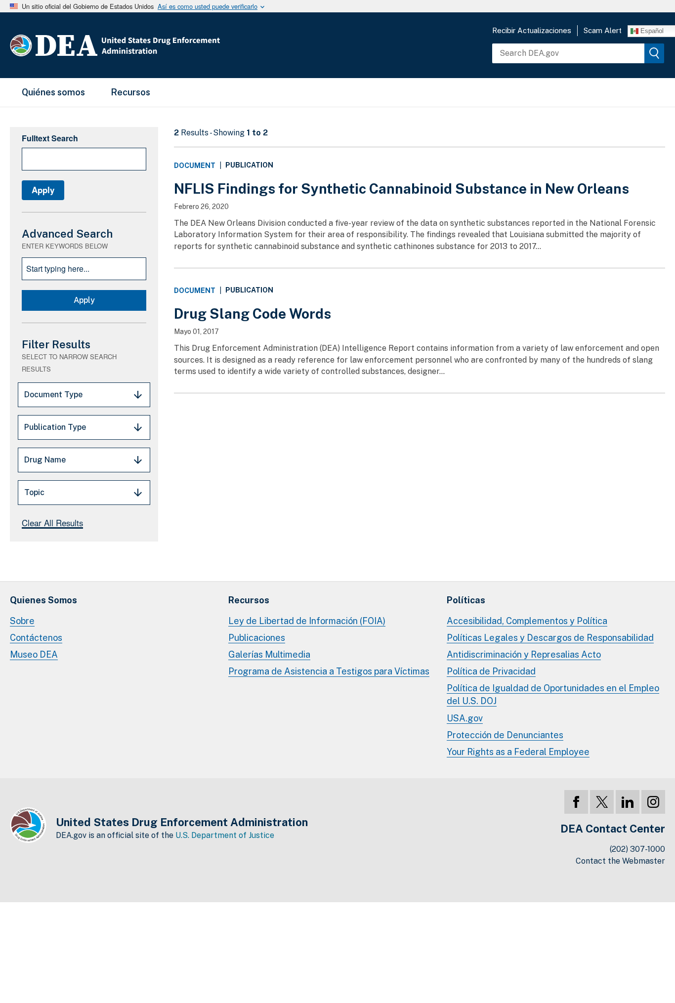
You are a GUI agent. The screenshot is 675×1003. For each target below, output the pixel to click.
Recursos (130, 92)
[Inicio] (144, 45)
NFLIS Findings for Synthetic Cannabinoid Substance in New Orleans (401, 188)
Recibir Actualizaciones (531, 30)
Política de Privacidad (491, 671)
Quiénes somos (53, 92)
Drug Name (45, 459)
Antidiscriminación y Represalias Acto (524, 654)
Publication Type (55, 427)
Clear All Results (52, 523)
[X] (602, 802)
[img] (654, 53)
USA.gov (465, 718)
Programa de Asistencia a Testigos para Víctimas (328, 671)
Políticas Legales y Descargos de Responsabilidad (550, 637)
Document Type (53, 394)
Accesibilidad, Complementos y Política (527, 621)
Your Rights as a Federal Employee (518, 752)
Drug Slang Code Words (252, 313)
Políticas (466, 600)
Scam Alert (603, 30)
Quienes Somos (43, 600)
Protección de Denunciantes (505, 735)
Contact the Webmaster (620, 861)
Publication (249, 165)
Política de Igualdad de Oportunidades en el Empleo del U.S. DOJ (553, 694)
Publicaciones (256, 637)
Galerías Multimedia (269, 654)
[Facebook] (576, 802)
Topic (34, 492)
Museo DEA (34, 654)
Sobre (22, 621)
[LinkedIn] (627, 802)
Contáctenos (36, 637)
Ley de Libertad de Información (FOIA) (306, 621)
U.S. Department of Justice (224, 835)
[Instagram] (653, 802)
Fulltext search (50, 138)
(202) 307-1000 (637, 849)
